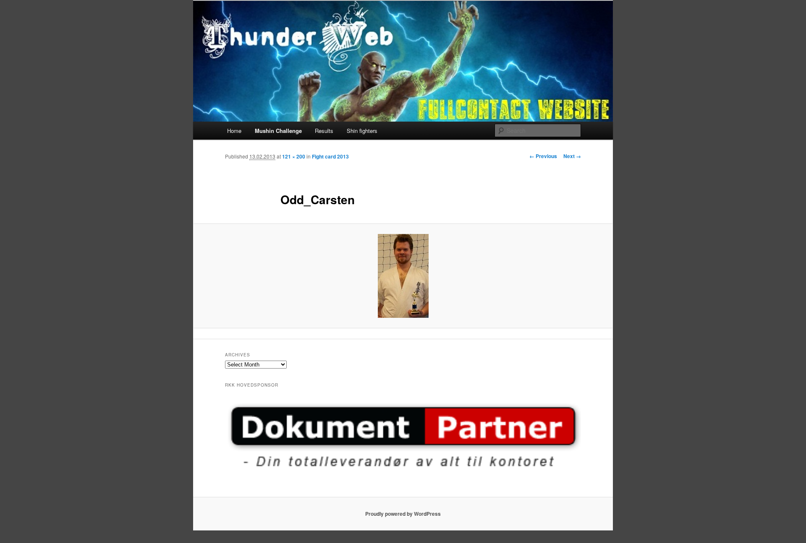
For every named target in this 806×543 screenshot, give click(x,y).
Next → (572, 156)
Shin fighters (362, 131)
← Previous (543, 156)
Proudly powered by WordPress (403, 513)
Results (324, 131)
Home (234, 131)
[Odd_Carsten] (403, 276)
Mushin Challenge (278, 131)
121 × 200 (293, 156)
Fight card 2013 (330, 156)
